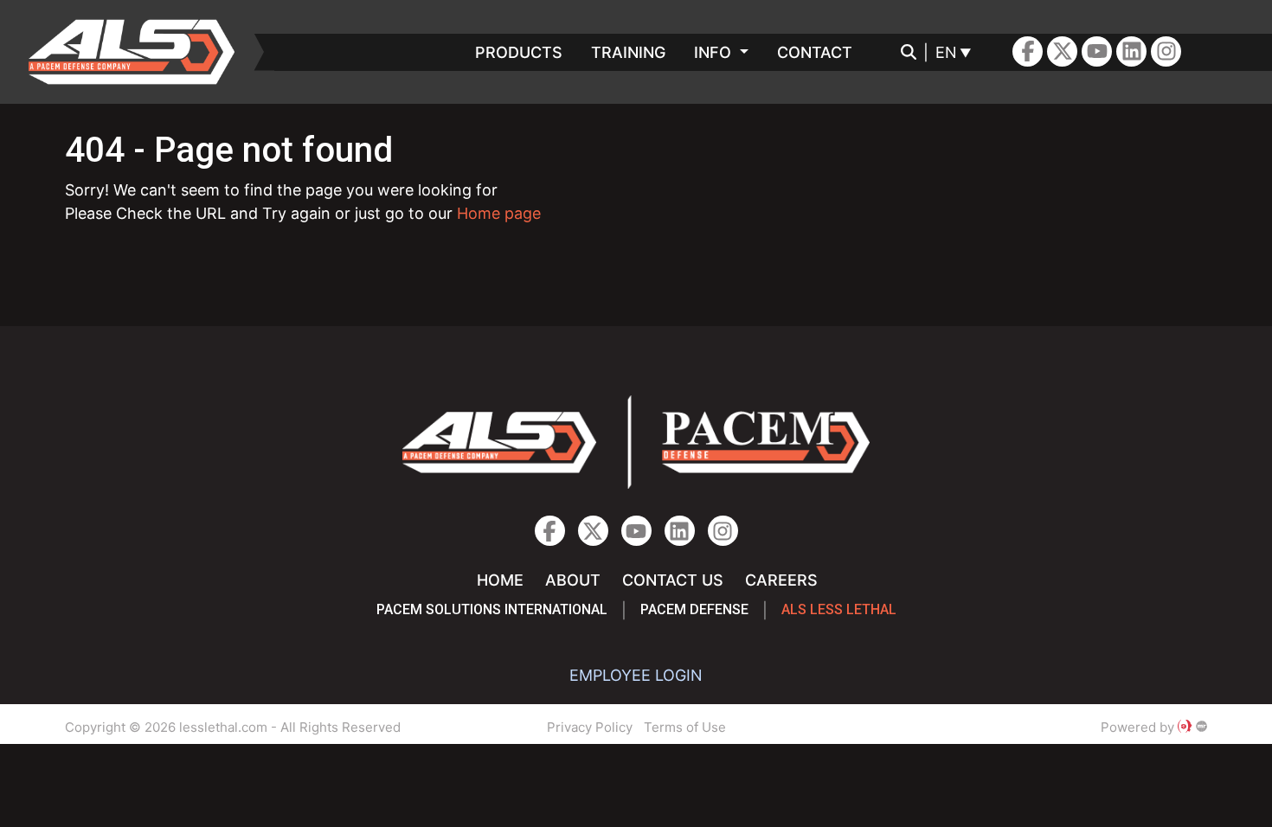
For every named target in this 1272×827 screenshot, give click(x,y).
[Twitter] (1062, 51)
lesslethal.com (143, 52)
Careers (781, 580)
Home (500, 580)
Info (715, 52)
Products (518, 52)
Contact (814, 52)
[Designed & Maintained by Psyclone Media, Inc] (1185, 727)
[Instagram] (1131, 51)
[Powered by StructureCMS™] (1201, 727)
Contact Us (672, 580)
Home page (499, 213)
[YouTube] (1097, 51)
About (573, 580)
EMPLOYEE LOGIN (636, 675)
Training (628, 52)
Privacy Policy (590, 727)
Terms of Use (685, 727)
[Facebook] (1027, 51)
